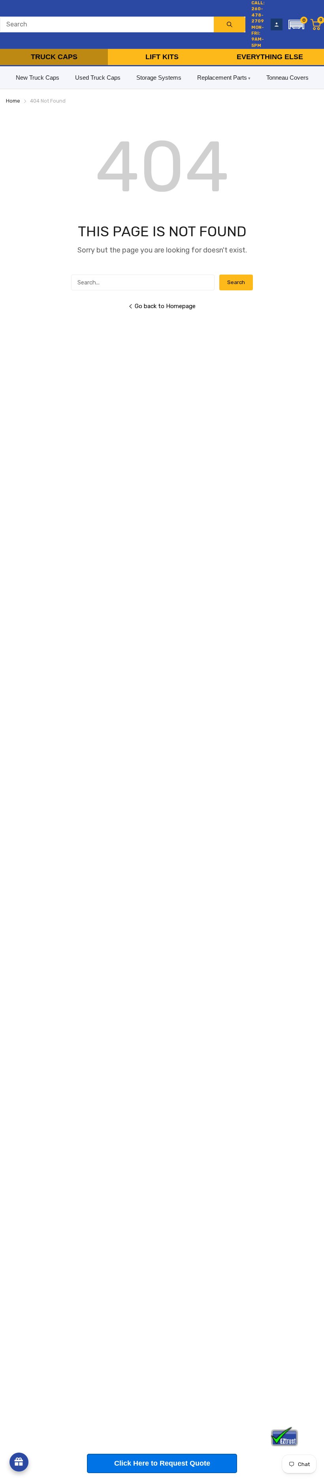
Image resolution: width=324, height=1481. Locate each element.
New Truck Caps (37, 77)
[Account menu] (277, 24)
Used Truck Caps (98, 77)
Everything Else (270, 57)
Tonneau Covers (287, 77)
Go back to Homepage (165, 306)
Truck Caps (54, 57)
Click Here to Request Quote (162, 1463)
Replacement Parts (222, 77)
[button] (296, 24)
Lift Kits (162, 57)
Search (236, 282)
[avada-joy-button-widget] (18, 1462)
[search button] (229, 24)
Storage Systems (158, 77)
